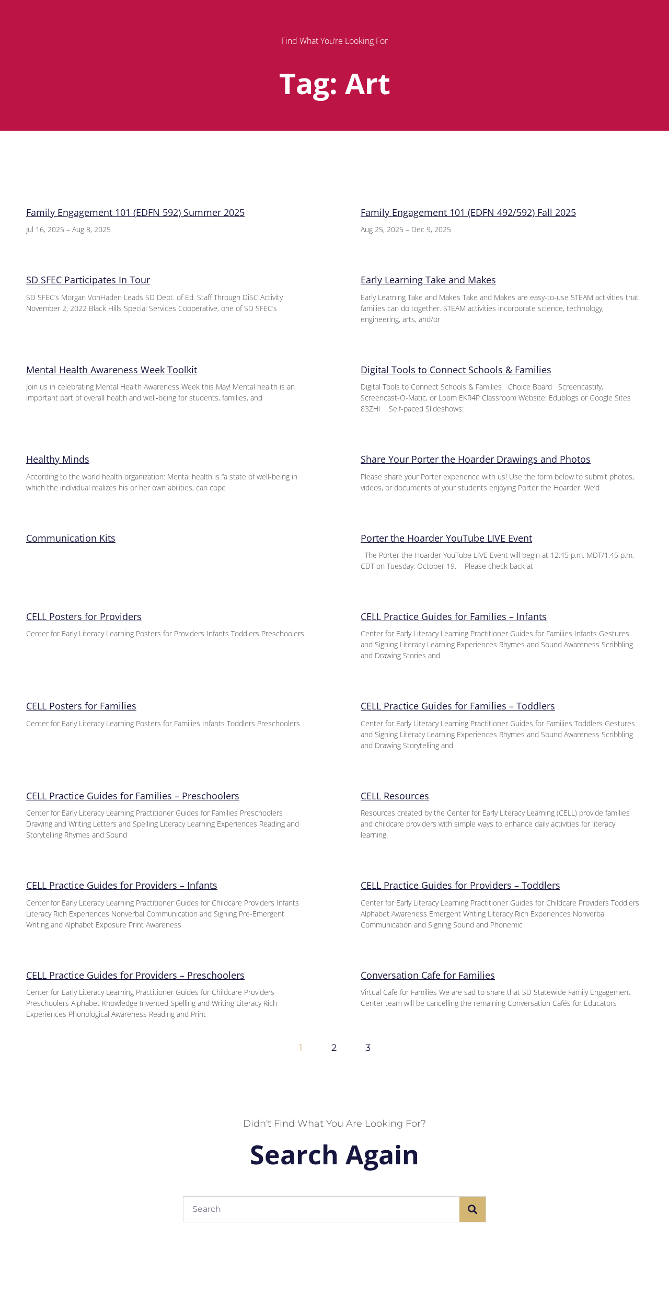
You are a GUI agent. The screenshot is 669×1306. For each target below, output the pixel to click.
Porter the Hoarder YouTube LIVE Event (446, 538)
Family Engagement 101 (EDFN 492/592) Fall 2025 (468, 212)
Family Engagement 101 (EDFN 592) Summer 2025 (135, 212)
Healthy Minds (57, 459)
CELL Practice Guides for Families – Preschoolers (132, 795)
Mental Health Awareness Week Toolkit (111, 369)
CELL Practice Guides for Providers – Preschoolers (135, 975)
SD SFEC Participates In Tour (88, 279)
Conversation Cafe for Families (428, 975)
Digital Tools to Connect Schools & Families (456, 369)
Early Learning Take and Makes (428, 279)
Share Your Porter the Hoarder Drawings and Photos (476, 459)
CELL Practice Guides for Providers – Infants (121, 885)
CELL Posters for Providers (84, 616)
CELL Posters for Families (81, 706)
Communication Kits (71, 538)
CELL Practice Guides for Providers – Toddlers (460, 885)
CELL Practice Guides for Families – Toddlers (458, 706)
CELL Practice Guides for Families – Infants (454, 616)
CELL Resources (395, 795)
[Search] (472, 1209)
